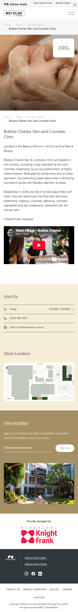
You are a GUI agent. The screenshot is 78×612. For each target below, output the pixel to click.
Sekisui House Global (36, 564)
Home (7, 24)
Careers (67, 589)
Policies (54, 589)
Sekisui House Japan (35, 557)
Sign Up (64, 448)
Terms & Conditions (34, 589)
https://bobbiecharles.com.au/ (27, 327)
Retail (19, 24)
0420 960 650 (18, 318)
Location (39, 597)
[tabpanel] (39, 73)
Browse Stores (36, 24)
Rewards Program (63, 3)
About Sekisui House (43, 3)
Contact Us (13, 589)
